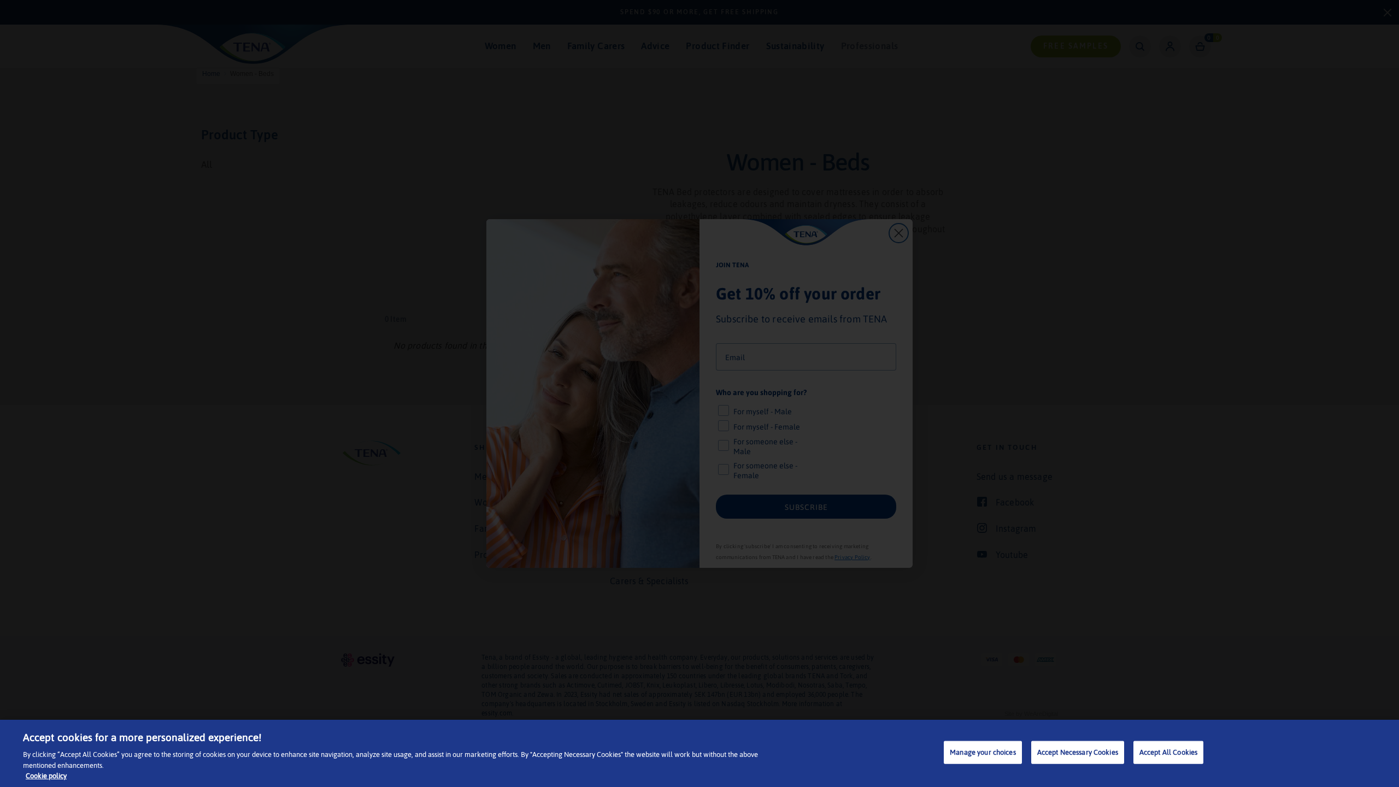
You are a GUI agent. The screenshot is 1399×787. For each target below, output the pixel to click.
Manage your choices (982, 752)
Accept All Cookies (1168, 752)
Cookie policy (46, 776)
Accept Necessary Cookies (1077, 752)
